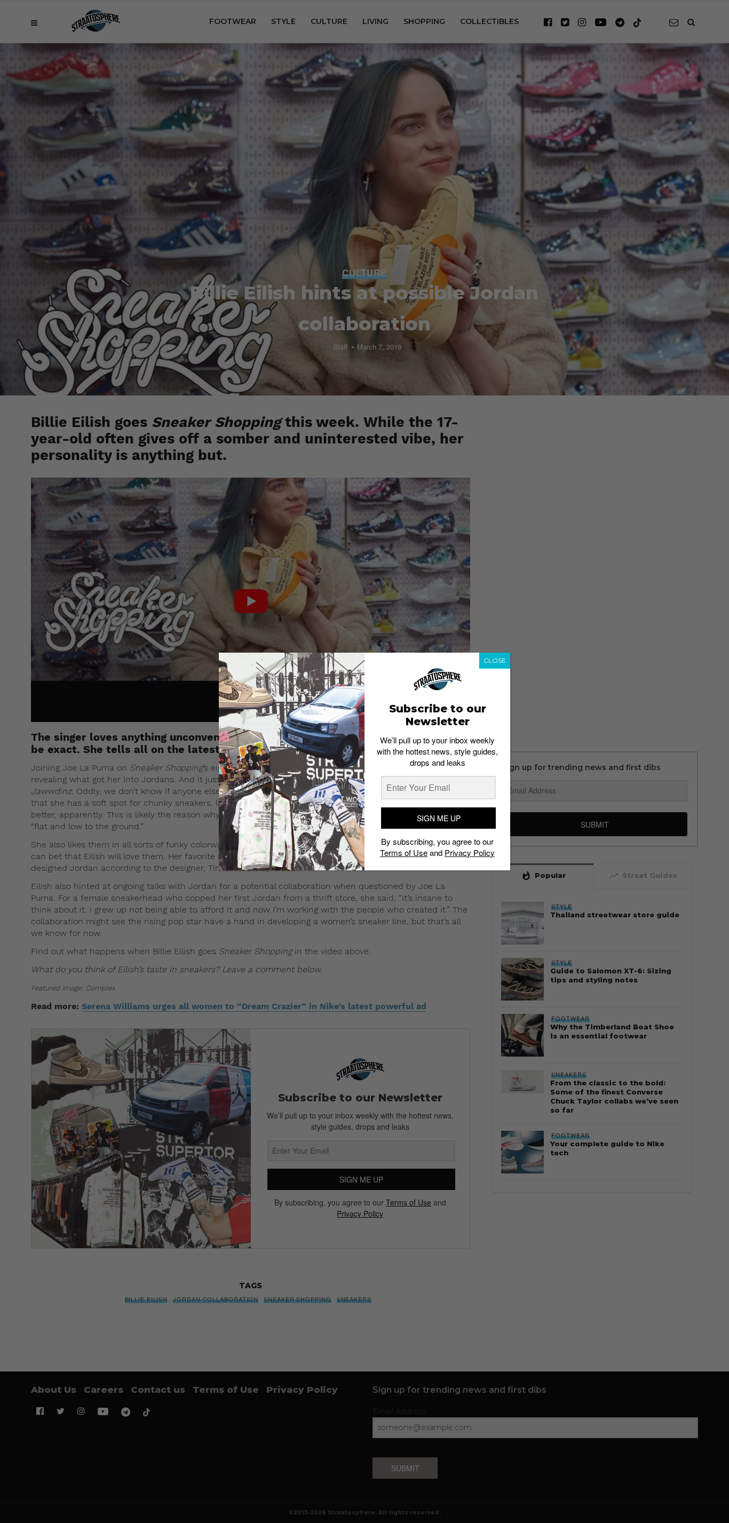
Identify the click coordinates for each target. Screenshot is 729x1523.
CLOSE (495, 660)
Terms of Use (403, 852)
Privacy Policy (470, 852)
